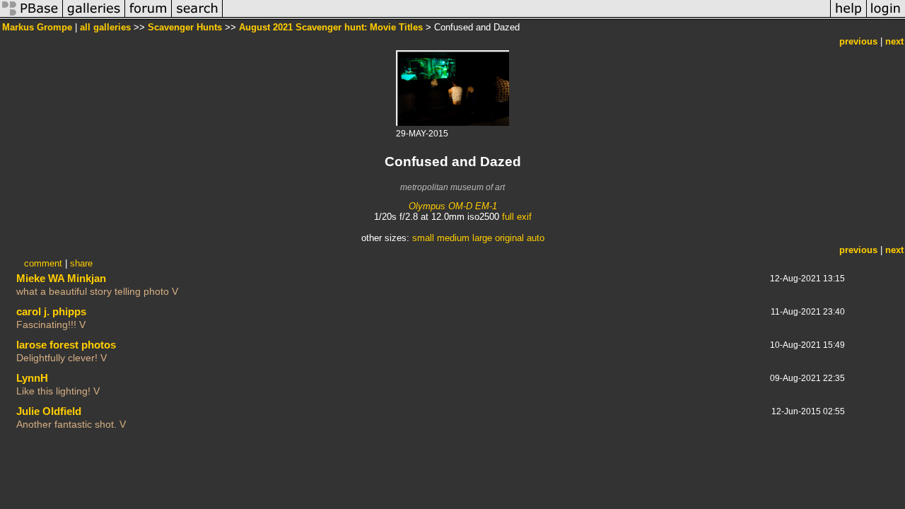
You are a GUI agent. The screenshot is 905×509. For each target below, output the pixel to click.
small (423, 238)
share (81, 263)
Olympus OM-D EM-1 (453, 206)
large (482, 238)
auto (535, 238)
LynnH (32, 378)
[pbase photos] (31, 16)
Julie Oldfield (48, 411)
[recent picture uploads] (94, 16)
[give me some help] (848, 16)
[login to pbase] (886, 16)
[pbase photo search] (197, 16)
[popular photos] (526, 16)
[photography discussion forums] (148, 16)
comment (43, 263)
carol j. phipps (51, 311)
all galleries (105, 27)
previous (858, 41)
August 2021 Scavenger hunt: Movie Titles (331, 27)
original (509, 238)
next (894, 41)
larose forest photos (66, 345)
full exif (517, 216)
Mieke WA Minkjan (61, 278)
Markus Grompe (37, 27)
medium (453, 238)
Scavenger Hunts (185, 27)
